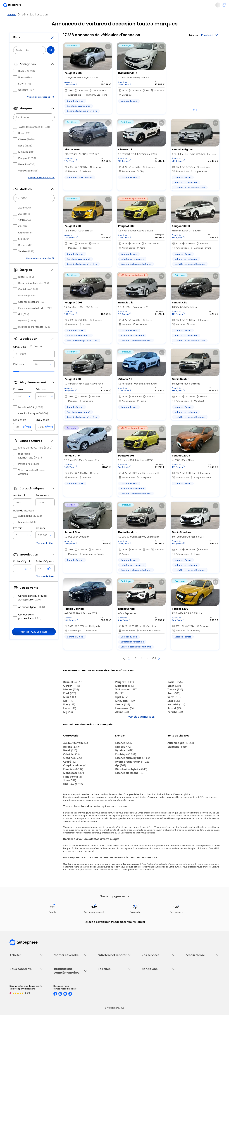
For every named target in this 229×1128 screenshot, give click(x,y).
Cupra (69, 726)
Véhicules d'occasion (20, 991)
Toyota (175, 700)
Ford (69, 703)
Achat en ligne (31, 616)
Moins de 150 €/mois (35, 457)
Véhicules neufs (18, 997)
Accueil (11, 24)
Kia (68, 711)
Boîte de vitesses (23, 520)
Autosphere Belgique (108, 1064)
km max (40, 537)
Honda (121, 737)
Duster (25, 254)
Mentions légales (150, 1080)
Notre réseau (172, 16)
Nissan (71, 700)
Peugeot (27, 167)
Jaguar (122, 730)
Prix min (18, 398)
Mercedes (27, 161)
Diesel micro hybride (33, 292)
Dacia (25, 154)
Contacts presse (18, 1064)
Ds (120, 703)
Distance (18, 373)
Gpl (23, 323)
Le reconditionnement (64, 1052)
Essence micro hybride (35, 317)
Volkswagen (28, 179)
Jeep (68, 730)
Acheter (13, 16)
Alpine (122, 722)
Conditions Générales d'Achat (156, 1075)
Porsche (175, 722)
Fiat (69, 715)
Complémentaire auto (152, 1007)
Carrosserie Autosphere (109, 1012)
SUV (24, 92)
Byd (67, 737)
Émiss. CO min (22, 571)
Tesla (172, 737)
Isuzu (68, 745)
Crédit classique (33, 423)
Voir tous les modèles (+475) (40, 267)
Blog (100, 1077)
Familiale (73, 797)
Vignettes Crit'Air (61, 1057)
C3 (22, 235)
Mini (69, 707)
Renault (26, 173)
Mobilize (122, 741)
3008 (24, 229)
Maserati (175, 730)
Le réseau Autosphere (109, 1059)
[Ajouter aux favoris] (108, 57)
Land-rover (124, 718)
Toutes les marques (34, 136)
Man (120, 745)
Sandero (26, 260)
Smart (173, 733)
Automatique (30, 524)
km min (17, 537)
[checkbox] (15, 80)
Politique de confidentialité (154, 1053)
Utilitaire (27, 99)
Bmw (24, 142)
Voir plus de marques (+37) (41, 187)
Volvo (174, 707)
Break (25, 86)
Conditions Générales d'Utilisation (158, 1048)
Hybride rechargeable (34, 336)
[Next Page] (171, 669)
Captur (25, 241)
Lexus (69, 718)
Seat (173, 711)
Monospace (73, 800)
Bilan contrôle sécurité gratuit (112, 1002)
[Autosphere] (15, 6)
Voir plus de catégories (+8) (41, 106)
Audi (173, 703)
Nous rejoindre (17, 1069)
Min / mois (19, 429)
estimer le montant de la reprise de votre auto (156, 894)
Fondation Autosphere (109, 1048)
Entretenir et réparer (94, 16)
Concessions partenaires (30, 626)
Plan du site (147, 1085)
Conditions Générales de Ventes (157, 1069)
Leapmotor (72, 733)
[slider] (20, 381)
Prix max (41, 398)
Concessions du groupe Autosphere (32, 607)
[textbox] (43, 374)
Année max (42, 504)
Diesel (26, 286)
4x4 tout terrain (75, 770)
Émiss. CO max (45, 571)
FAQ (187, 997)
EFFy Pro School (105, 1053)
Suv (69, 808)
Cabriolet (71, 782)
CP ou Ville (19, 356)
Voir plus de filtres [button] (45, 552)
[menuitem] (13, 16)
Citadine (72, 785)
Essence (27, 304)
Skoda (122, 715)
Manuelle (27, 531)
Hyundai (176, 715)
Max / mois (42, 429)
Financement (147, 991)
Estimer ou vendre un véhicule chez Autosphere (68, 993)
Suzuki (174, 718)
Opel (121, 707)
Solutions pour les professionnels (158, 1026)
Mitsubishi (125, 711)
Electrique (28, 298)
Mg (68, 722)
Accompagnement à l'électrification (151, 1019)
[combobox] (34, 363)
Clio (24, 248)
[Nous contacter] (222, 6)
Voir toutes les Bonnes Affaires (31, 481)
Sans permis (73, 804)
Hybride (27, 329)
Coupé (69, 789)
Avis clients (15, 1059)
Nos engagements (19, 1053)
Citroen (26, 148)
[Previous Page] (111, 669)
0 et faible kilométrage (30, 465)
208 (24, 223)
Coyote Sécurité (149, 1012)
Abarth (121, 733)
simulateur (118, 873)
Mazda (122, 726)
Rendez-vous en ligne (108, 991)
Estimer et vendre (50, 16)
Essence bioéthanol (31, 311)
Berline (26, 80)
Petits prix (28, 473)
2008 (24, 216)
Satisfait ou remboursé (152, 1002)
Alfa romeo (177, 726)
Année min (19, 504)
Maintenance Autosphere (110, 997)
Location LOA (30, 416)
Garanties (146, 997)
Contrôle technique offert (110, 1007)
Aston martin (177, 741)
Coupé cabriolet (74, 793)
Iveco (68, 741)
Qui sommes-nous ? (19, 1048)
